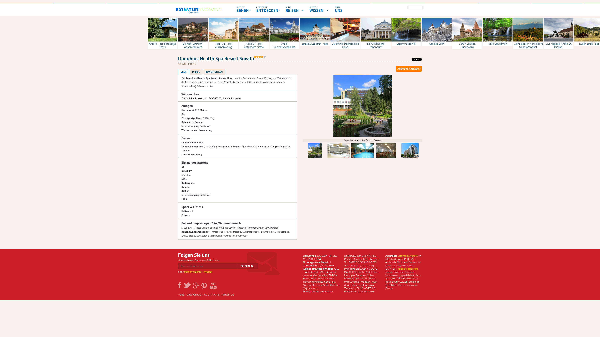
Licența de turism (408, 255)
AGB (206, 294)
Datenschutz (194, 294)
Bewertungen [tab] (214, 71)
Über (337, 7)
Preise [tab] (196, 71)
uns (338, 10)
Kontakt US (228, 294)
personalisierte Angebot (198, 271)
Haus (181, 294)
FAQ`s (215, 294)
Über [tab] (183, 71)
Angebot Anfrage (408, 68)
